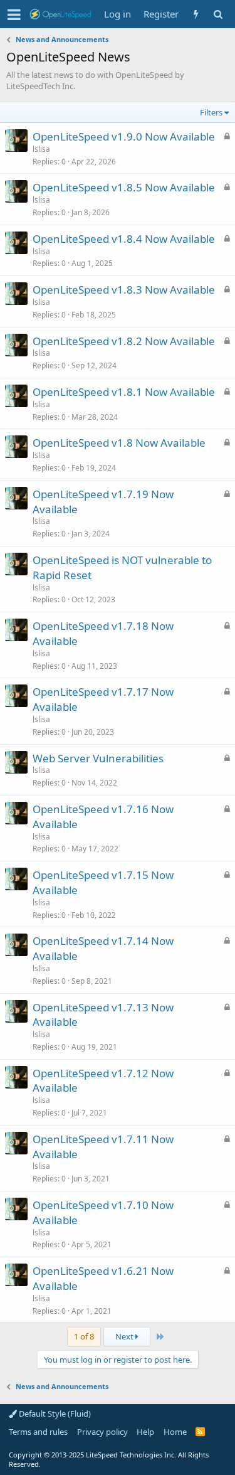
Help (145, 1431)
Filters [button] (211, 112)
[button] (14, 14)
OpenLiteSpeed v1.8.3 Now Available (124, 289)
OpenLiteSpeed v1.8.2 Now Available (124, 341)
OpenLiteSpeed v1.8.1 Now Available (124, 392)
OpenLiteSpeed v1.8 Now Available (119, 442)
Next (125, 1336)
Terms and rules (38, 1431)
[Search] (218, 14)
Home (175, 1431)
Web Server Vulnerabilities (98, 758)
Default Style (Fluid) (54, 1413)
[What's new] (196, 14)
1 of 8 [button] (84, 1336)
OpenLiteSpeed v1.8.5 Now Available (124, 187)
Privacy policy (102, 1431)
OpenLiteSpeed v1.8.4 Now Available (124, 239)
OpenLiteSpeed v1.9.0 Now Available (124, 136)
